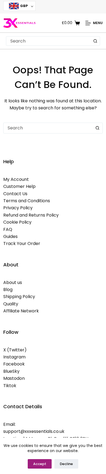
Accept (39, 463)
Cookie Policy (17, 222)
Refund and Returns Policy (31, 215)
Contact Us (15, 194)
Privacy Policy (18, 208)
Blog (8, 289)
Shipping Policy (19, 296)
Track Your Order (21, 243)
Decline (66, 463)
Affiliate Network (21, 311)
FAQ (7, 229)
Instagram (14, 357)
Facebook (14, 364)
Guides (10, 236)
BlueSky (11, 371)
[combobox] (48, 41)
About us (12, 282)
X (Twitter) (15, 350)
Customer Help (19, 186)
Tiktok (9, 386)
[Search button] (95, 41)
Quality (10, 304)
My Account (16, 179)
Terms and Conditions (26, 201)
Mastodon (14, 378)
